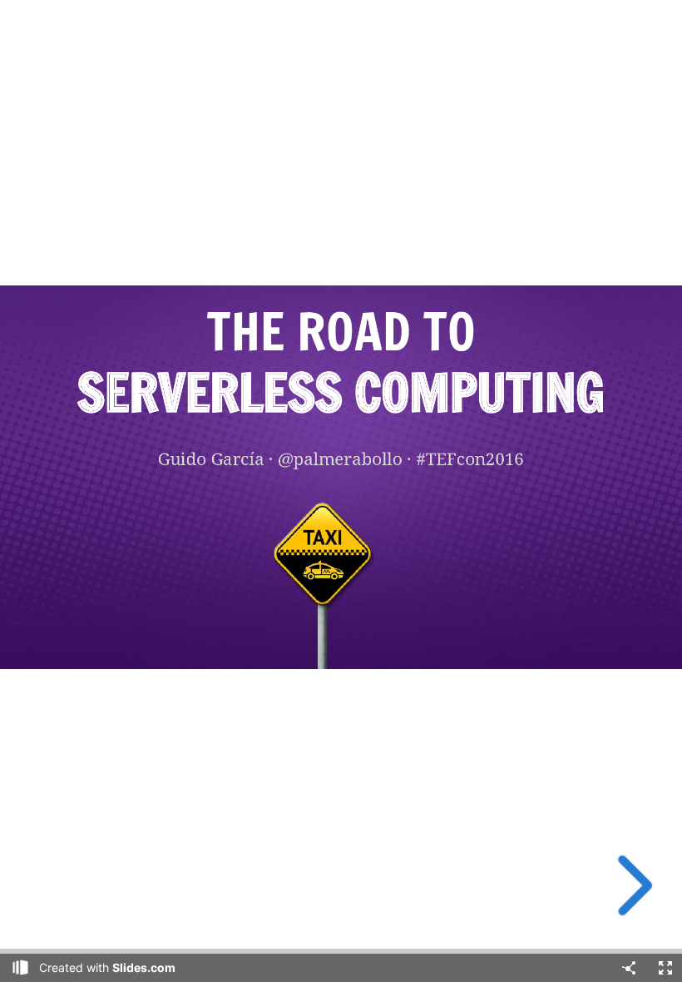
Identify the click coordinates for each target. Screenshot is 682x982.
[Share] (628, 968)
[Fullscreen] (665, 968)
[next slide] (629, 885)
